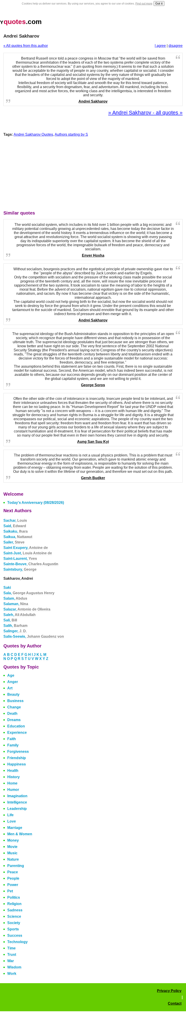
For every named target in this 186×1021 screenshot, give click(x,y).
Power (12, 885)
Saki (7, 587)
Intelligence (17, 802)
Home (12, 783)
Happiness (16, 764)
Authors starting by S (71, 134)
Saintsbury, (20, 569)
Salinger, (15, 631)
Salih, (15, 626)
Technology (17, 942)
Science (14, 916)
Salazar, (26, 609)
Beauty (13, 694)
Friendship (16, 758)
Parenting (15, 866)
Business (15, 701)
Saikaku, (15, 531)
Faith (11, 739)
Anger (12, 682)
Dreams (14, 720)
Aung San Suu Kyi (93, 442)
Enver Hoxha (93, 255)
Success (14, 935)
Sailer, (13, 542)
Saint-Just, (27, 553)
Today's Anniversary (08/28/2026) (35, 502)
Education (16, 726)
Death (12, 713)
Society (13, 923)
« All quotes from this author (25, 46)
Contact (174, 1003)
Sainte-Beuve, (30, 564)
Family (13, 745)
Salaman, (15, 604)
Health (12, 770)
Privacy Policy (169, 991)
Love (11, 821)
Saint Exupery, (25, 548)
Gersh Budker (93, 478)
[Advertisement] (93, 174)
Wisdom (14, 967)
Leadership (17, 809)
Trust (11, 954)
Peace (12, 872)
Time (11, 948)
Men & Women (19, 834)
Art (9, 688)
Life (10, 815)
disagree (176, 46)
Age (10, 675)
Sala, (28, 593)
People (13, 878)
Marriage (14, 828)
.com (21, 21)
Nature (13, 859)
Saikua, (17, 537)
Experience (17, 732)
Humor (13, 790)
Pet (10, 891)
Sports (13, 929)
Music (12, 853)
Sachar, (15, 520)
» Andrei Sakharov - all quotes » (145, 113)
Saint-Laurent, (20, 558)
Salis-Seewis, (33, 636)
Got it (159, 3)
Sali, (10, 620)
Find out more (143, 3)
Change (14, 707)
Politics (13, 897)
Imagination (17, 796)
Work (11, 973)
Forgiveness (18, 751)
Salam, (15, 598)
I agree (160, 46)
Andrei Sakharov (93, 101)
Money (13, 840)
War (10, 961)
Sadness (14, 910)
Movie (12, 847)
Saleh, (19, 615)
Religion (14, 904)
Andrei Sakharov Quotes (33, 134)
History (13, 777)
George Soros (93, 385)
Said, (14, 526)
